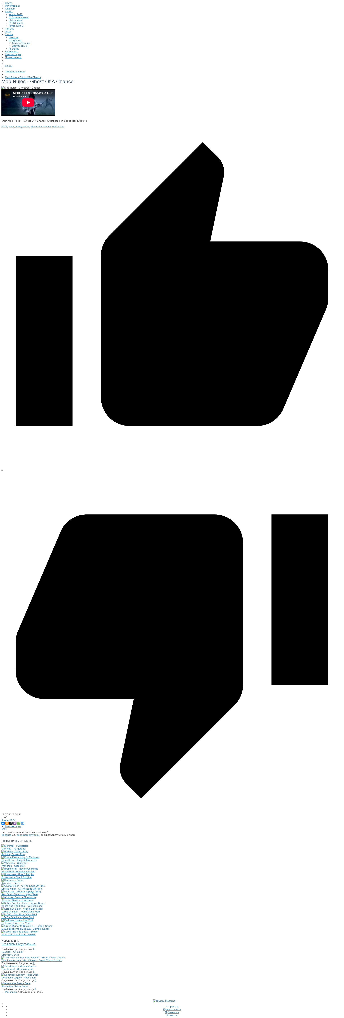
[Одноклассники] (7, 823)
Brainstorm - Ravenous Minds (18, 871)
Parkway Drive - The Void (15, 923)
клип (11, 126)
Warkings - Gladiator (13, 865)
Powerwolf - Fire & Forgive (16, 877)
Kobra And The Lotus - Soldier (18, 934)
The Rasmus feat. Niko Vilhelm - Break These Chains (31, 960)
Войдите (6, 834)
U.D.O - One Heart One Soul (17, 917)
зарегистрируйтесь (28, 834)
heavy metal (22, 126)
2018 (4, 126)
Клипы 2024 (8, 820)
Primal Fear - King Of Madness (19, 860)
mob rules (58, 126)
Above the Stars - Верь (14, 986)
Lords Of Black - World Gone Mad (20, 911)
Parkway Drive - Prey (13, 854)
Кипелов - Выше (10, 883)
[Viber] (14, 823)
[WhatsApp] (18, 823)
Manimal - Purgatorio (13, 848)
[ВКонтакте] (3, 823)
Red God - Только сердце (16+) (19, 894)
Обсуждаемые (25, 944)
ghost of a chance (41, 126)
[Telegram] (22, 823)
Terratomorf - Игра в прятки (17, 969)
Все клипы (8, 944)
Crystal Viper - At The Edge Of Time (21, 888)
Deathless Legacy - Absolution (18, 977)
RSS (3, 829)
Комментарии (13, 826)
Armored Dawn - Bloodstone (17, 900)
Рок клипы (11, 991)
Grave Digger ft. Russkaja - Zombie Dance (25, 928)
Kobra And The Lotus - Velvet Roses (21, 905)
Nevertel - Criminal (12, 951)
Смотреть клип (10, 954)
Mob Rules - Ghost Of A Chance (23, 77)
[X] (11, 823)
